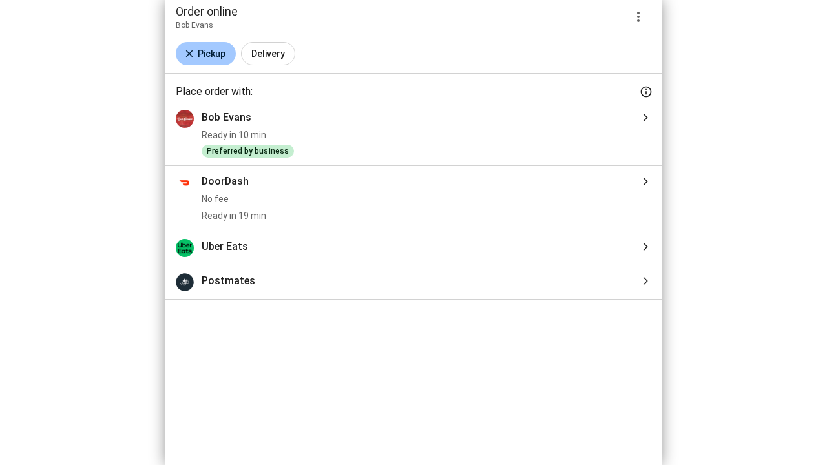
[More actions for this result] (638, 17)
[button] (206, 53)
